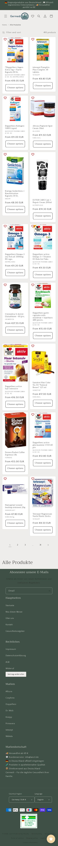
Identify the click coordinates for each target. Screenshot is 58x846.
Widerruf (10, 668)
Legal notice (45, 838)
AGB (8, 662)
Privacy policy (50, 834)
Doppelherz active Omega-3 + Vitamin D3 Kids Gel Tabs (42, 256)
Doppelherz (11, 704)
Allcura (9, 691)
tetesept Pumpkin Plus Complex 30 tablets (41, 69)
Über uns (10, 618)
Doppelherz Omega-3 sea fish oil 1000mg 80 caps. (15, 256)
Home (4, 25)
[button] (6, 16)
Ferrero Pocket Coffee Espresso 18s (15, 453)
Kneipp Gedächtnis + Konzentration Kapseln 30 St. (15, 193)
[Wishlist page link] (32, 16)
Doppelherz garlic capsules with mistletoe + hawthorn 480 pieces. (43, 316)
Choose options (15, 87)
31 (40, 545)
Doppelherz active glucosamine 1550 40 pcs (43, 445)
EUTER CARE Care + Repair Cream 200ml (42, 201)
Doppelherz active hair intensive (13, 387)
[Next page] (48, 545)
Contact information (30, 842)
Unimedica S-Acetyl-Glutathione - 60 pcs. (15, 315)
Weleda (9, 736)
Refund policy (37, 834)
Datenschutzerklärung (16, 655)
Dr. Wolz (10, 711)
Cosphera (10, 698)
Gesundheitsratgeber (15, 631)
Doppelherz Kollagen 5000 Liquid (14, 127)
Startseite (10, 605)
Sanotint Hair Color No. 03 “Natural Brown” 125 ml (42, 385)
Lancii (11, 834)
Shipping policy (32, 838)
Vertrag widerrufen (16, 674)
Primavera (10, 723)
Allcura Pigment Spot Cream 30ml (42, 127)
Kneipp (9, 717)
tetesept (9, 730)
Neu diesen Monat (14, 612)
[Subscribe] (49, 591)
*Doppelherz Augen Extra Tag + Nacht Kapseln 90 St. (14, 69)
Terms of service (17, 838)
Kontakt (9, 625)
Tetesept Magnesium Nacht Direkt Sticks (42, 515)
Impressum (11, 649)
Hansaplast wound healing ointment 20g (15, 506)
